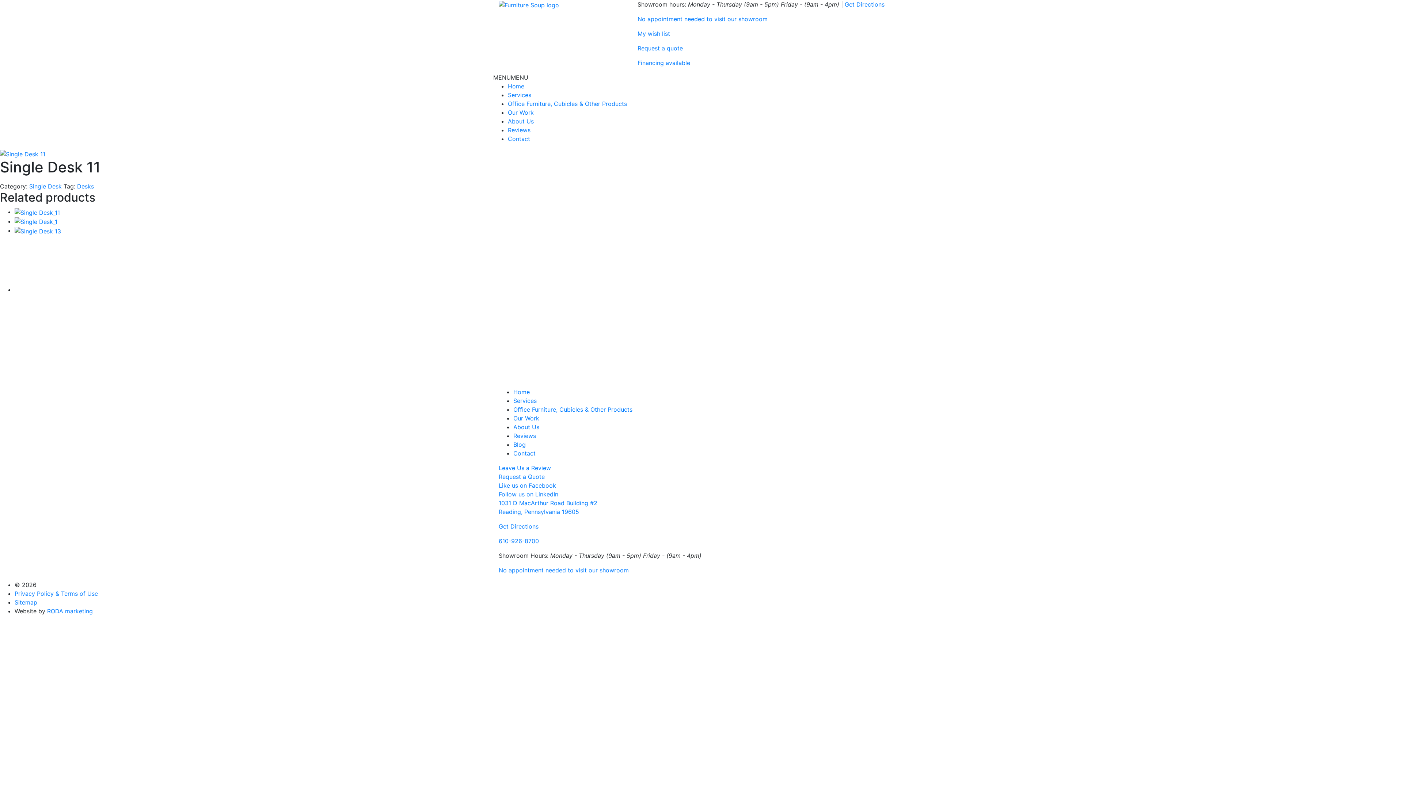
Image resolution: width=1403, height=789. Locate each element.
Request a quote (660, 48)
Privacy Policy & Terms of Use (56, 593)
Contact (519, 138)
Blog (519, 444)
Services (519, 95)
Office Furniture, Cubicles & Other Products (567, 103)
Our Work (521, 112)
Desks (85, 186)
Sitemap (26, 602)
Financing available (664, 62)
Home (516, 86)
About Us (521, 121)
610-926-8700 (519, 541)
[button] (510, 77)
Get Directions (865, 4)
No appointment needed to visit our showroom (703, 19)
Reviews (519, 130)
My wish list (654, 33)
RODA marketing (70, 611)
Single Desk (45, 186)
